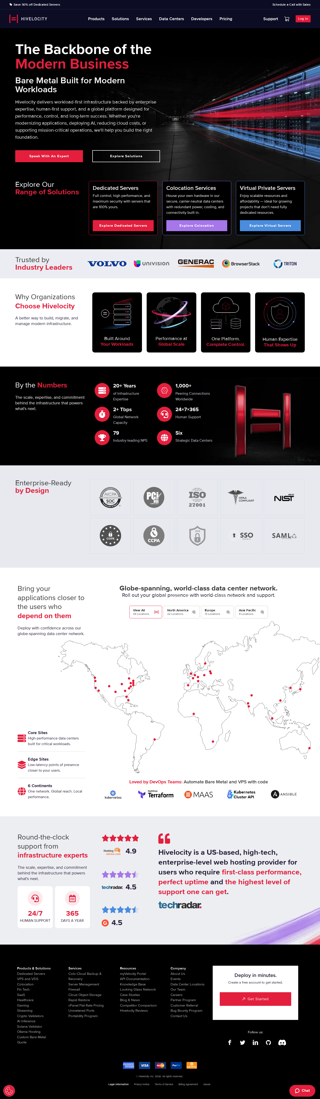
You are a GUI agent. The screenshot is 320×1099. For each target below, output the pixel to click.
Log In (303, 19)
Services (144, 18)
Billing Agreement (188, 1084)
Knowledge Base (133, 984)
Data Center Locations (188, 984)
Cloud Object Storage (84, 995)
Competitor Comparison (138, 1005)
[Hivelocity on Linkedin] (255, 1042)
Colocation (25, 984)
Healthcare (25, 1000)
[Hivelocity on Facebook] (230, 1042)
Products (96, 18)
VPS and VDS (27, 979)
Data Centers (171, 18)
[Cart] (287, 19)
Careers (176, 995)
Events (176, 979)
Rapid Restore (79, 1000)
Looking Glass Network (138, 989)
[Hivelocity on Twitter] (242, 1042)
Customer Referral (184, 1005)
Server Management (83, 984)
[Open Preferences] (9, 1091)
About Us (178, 974)
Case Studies (130, 995)
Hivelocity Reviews (134, 1010)
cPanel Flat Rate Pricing (86, 1005)
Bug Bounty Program (186, 1010)
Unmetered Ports (81, 1010)
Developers (201, 18)
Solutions (120, 18)
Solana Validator (29, 1026)
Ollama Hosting (29, 1032)
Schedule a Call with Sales (291, 4)
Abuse (206, 1084)
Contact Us (179, 1016)
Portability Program (83, 1016)
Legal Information (118, 1084)
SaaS (21, 995)
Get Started (258, 999)
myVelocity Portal (133, 974)
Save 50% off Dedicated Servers (37, 4)
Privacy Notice (141, 1084)
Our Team (178, 989)
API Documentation (134, 979)
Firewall (74, 989)
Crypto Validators (30, 1016)
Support (270, 18)
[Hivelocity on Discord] (281, 1042)
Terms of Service (164, 1084)
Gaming (23, 1005)
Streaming (25, 1010)
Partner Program (183, 1000)
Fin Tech (23, 989)
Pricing (226, 18)
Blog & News (130, 1000)
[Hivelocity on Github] (268, 1042)
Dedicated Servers (31, 974)
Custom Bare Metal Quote (31, 1040)
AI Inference (26, 1021)
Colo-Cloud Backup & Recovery (85, 976)
